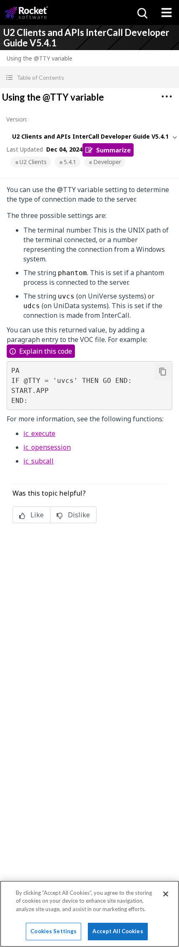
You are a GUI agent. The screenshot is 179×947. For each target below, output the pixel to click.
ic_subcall (38, 461)
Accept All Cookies (117, 931)
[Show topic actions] (166, 96)
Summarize (113, 150)
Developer (107, 162)
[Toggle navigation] (166, 12)
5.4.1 (70, 162)
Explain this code (45, 351)
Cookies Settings (53, 931)
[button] (89, 77)
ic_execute (39, 433)
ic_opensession (47, 447)
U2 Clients (33, 162)
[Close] (166, 894)
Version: (16, 119)
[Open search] (141, 12)
